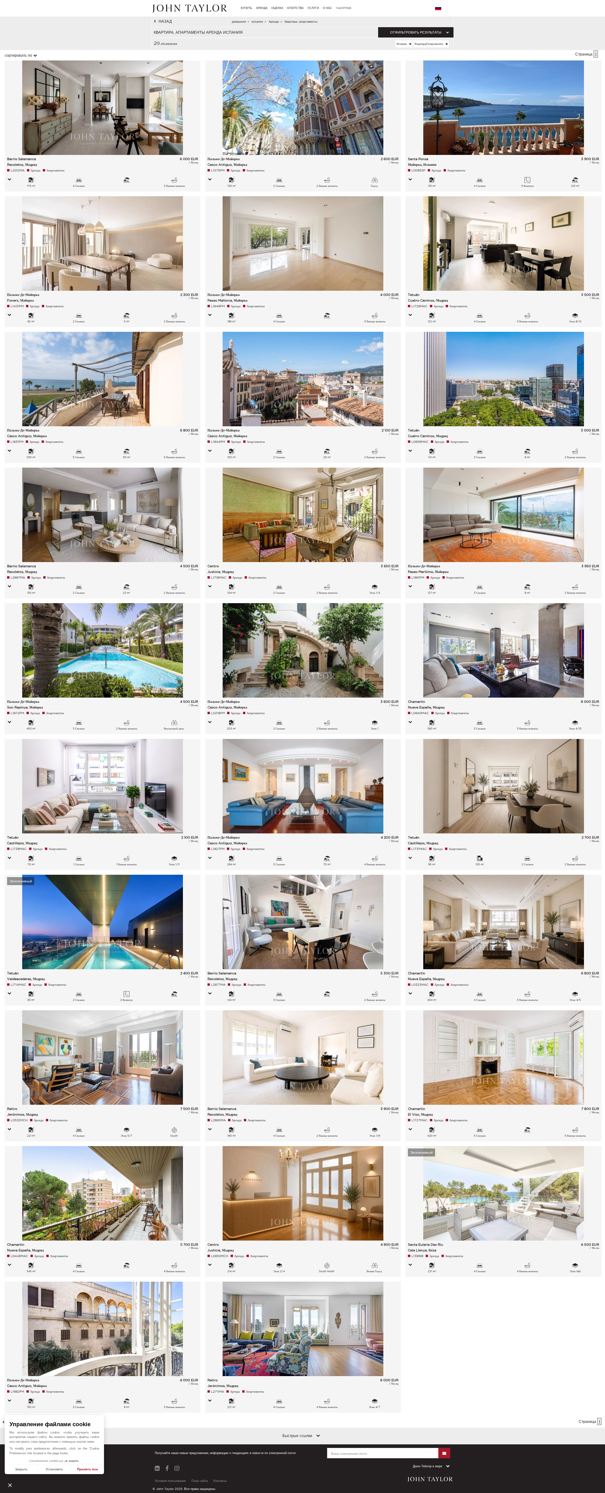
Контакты (220, 1481)
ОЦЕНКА (277, 7)
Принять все (87, 1469)
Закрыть (21, 1469)
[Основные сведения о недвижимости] (9, 179)
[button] (10, 1485)
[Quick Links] (318, 1436)
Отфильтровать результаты (415, 32)
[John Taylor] (189, 8)
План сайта (199, 1481)
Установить (54, 1469)
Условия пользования (170, 1481)
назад (165, 21)
